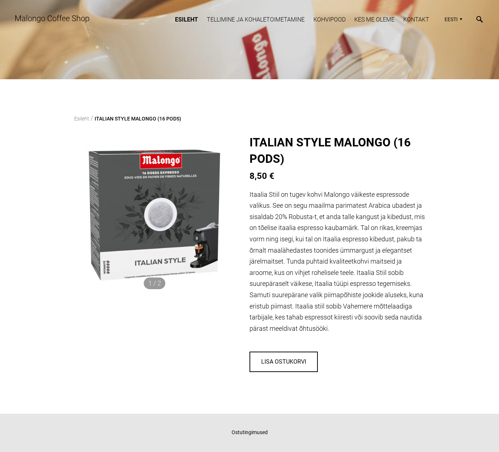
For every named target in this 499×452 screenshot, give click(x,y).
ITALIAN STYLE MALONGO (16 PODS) (138, 119)
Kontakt (416, 19)
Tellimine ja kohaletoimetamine (256, 19)
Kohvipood (329, 19)
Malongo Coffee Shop (52, 18)
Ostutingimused (250, 432)
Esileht (186, 19)
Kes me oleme (374, 19)
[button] (452, 19)
